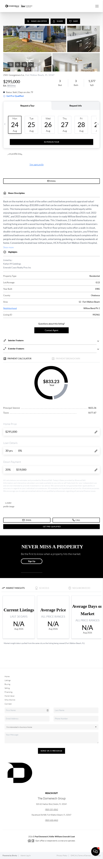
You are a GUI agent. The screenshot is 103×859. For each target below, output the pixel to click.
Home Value (9, 696)
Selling (7, 688)
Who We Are (10, 700)
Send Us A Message (51, 751)
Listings (8, 680)
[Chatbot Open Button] (95, 851)
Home (7, 676)
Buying (7, 684)
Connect (8, 704)
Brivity (14, 856)
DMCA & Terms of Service (81, 856)
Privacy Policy (62, 856)
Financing (8, 692)
